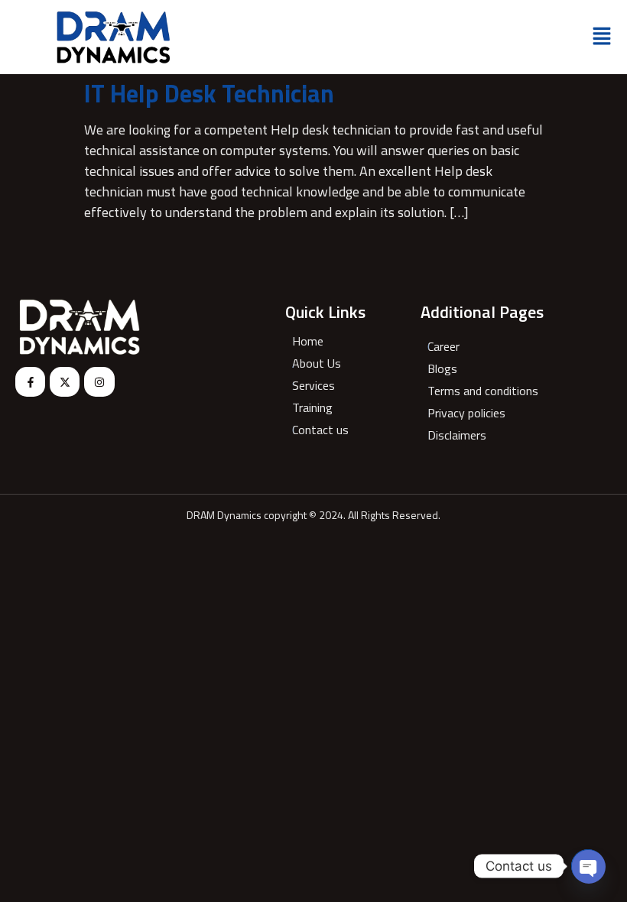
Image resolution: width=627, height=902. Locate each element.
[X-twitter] (65, 382)
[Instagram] (99, 382)
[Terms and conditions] (481, 392)
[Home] (318, 343)
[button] (602, 37)
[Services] (318, 387)
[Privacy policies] (481, 415)
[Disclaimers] (481, 437)
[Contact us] (318, 431)
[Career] (481, 348)
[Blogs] (481, 370)
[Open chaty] (588, 866)
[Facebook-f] (30, 382)
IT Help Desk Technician (209, 93)
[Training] (318, 409)
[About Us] (318, 365)
